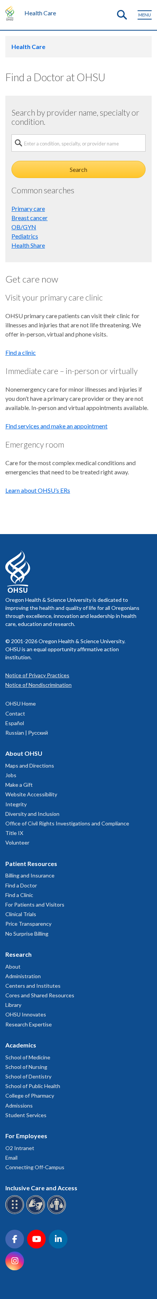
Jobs (10, 775)
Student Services (25, 1115)
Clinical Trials (20, 914)
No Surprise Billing (26, 933)
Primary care (28, 208)
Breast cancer (29, 217)
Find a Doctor (21, 885)
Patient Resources (31, 863)
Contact (15, 713)
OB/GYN (23, 226)
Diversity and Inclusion (32, 813)
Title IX (14, 833)
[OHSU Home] (11, 13)
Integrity (16, 804)
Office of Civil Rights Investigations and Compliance (67, 823)
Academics (20, 1045)
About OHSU (23, 753)
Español (14, 723)
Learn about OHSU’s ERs (37, 490)
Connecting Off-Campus (34, 1167)
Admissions (19, 1105)
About (13, 966)
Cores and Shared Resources (39, 995)
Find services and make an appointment (56, 426)
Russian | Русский (26, 732)
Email (11, 1157)
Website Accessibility (31, 794)
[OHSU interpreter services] (57, 1212)
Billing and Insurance (29, 875)
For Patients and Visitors (34, 904)
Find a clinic (20, 352)
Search (78, 169)
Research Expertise (28, 1024)
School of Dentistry (28, 1076)
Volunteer (17, 842)
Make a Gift (19, 784)
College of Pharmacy (29, 1095)
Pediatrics (24, 236)
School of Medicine (27, 1057)
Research (18, 954)
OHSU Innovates (25, 1014)
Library (13, 1005)
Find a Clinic (19, 895)
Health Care (40, 12)
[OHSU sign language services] (36, 1212)
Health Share (28, 245)
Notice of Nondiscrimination (38, 684)
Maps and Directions (29, 765)
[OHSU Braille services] (15, 1212)
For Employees (26, 1135)
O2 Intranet (19, 1148)
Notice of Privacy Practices (37, 675)
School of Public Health (32, 1086)
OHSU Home (20, 703)
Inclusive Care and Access (41, 1187)
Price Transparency (28, 923)
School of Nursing (26, 1067)
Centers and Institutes (33, 985)
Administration (23, 976)
